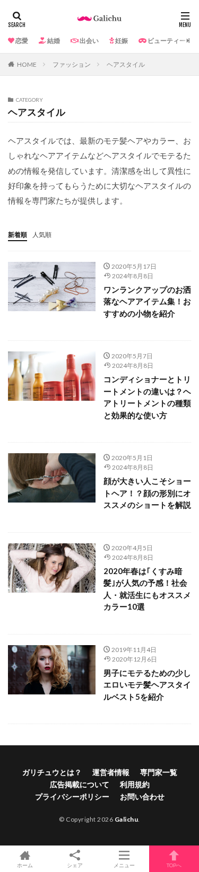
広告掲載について (79, 784)
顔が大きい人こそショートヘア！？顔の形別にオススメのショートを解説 (147, 492)
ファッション (72, 64)
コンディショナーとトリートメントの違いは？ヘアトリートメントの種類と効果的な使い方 (147, 397)
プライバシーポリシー (72, 796)
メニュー (124, 865)
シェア (75, 865)
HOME (27, 64)
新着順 (17, 235)
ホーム (25, 865)
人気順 (41, 235)
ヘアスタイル (126, 64)
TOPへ (174, 865)
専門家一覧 (158, 772)
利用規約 (135, 784)
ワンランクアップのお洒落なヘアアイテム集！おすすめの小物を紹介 (147, 301)
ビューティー (166, 41)
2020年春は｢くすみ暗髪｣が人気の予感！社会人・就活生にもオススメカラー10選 (147, 589)
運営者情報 (110, 772)
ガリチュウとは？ (52, 772)
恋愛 (21, 41)
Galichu (127, 819)
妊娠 (121, 41)
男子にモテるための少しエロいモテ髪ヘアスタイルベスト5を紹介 (147, 684)
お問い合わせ (142, 796)
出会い (89, 41)
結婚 (53, 41)
